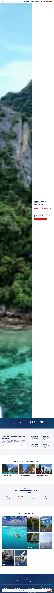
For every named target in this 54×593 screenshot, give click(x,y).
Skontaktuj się (49, 1)
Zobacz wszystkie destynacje (27, 568)
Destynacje (32, 1)
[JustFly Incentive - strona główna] (3, 1)
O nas (41, 1)
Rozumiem (49, 590)
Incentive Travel (20, 1)
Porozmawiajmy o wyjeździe (41, 219)
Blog (44, 1)
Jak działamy (26, 1)
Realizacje (37, 1)
